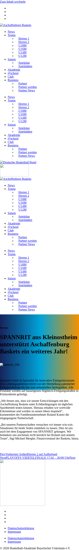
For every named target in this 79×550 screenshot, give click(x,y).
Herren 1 (23, 38)
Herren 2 (23, 42)
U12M (22, 55)
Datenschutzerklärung (21, 528)
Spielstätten (25, 66)
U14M (22, 52)
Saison (12, 59)
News (11, 31)
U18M (22, 45)
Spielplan (24, 62)
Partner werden (27, 87)
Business (13, 80)
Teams (12, 35)
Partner (22, 83)
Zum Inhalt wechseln (13, 1)
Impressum (14, 531)
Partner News (26, 90)
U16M (22, 49)
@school (13, 73)
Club (11, 76)
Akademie (14, 69)
